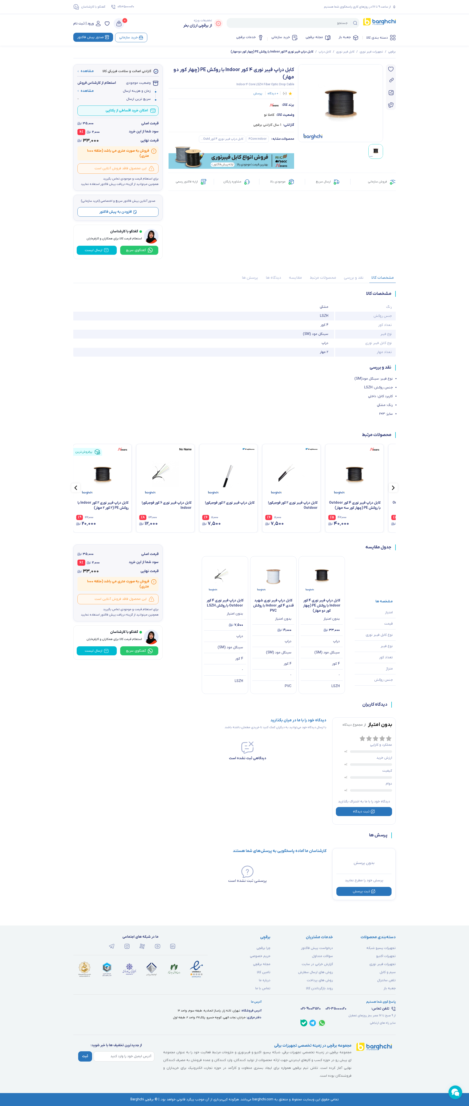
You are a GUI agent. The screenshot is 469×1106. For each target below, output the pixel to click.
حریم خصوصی (260, 956)
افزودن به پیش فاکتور (115, 212)
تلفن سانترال (386, 980)
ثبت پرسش (361, 891)
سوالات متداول (322, 956)
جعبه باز (345, 37)
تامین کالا (263, 972)
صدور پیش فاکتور (90, 37)
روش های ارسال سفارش (315, 972)
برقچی (392, 52)
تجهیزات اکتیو (386, 956)
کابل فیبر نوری (345, 52)
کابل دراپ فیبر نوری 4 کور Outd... (222, 139)
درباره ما (264, 980)
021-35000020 (125, 7)
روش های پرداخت (320, 980)
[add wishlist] (391, 69)
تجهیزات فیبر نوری (371, 52)
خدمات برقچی (246, 37)
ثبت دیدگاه (361, 811)
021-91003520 (310, 1008)
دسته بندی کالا (377, 37)
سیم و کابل (388, 972)
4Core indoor (257, 139)
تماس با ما (262, 988)
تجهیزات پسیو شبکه (381, 948)
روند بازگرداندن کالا (319, 988)
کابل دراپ (325, 52)
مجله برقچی (314, 37)
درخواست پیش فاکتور (317, 948)
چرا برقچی (263, 948)
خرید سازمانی (280, 37)
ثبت (85, 1056)
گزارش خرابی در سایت (317, 964)
